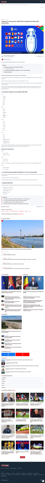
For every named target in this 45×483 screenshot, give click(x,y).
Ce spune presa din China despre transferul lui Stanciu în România (15, 200)
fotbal (3, 211)
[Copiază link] (37, 56)
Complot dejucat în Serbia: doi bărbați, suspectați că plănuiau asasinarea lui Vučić (11, 292)
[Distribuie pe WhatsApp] (41, 56)
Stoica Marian (13, 434)
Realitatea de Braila (23, 474)
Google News (20, 213)
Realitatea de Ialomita (3, 476)
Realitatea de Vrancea (30, 473)
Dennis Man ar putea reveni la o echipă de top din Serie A (14, 202)
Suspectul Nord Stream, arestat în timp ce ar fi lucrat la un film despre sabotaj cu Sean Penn (13, 310)
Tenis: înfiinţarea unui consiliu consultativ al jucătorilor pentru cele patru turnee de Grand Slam (22, 436)
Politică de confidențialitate (13, 468)
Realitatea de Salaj (18, 473)
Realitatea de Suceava (4, 474)
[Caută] (41, 2)
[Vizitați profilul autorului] (2, 56)
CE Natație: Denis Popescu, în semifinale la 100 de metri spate (15, 368)
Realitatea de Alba (35, 474)
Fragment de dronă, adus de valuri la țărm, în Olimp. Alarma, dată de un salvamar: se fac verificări (19, 259)
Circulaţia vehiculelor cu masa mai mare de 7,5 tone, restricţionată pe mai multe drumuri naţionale (13, 306)
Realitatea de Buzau (29, 474)
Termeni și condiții (6, 468)
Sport (8, 4)
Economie (4, 267)
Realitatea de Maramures (17, 474)
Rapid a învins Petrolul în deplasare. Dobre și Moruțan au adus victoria (16, 203)
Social (2, 251)
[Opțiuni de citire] (43, 481)
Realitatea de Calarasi (10, 474)
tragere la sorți (21, 211)
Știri (5, 4)
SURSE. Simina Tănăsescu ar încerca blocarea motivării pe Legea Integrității (31, 297)
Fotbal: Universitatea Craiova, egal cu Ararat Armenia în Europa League (37, 436)
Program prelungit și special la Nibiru (9, 254)
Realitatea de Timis (41, 474)
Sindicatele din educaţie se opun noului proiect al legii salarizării (12, 302)
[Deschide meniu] (43, 2)
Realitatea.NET (3, 473)
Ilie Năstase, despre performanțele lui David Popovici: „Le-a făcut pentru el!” (17, 198)
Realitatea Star (13, 473)
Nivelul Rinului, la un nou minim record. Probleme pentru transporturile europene (16, 249)
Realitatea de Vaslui (36, 473)
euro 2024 (7, 211)
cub (30, 211)
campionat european (13, 211)
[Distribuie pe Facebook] (39, 56)
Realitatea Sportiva (8, 473)
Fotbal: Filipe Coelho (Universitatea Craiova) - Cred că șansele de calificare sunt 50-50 (8, 436)
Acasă (3, 4)
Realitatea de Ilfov (24, 473)
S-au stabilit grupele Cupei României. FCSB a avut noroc (21, 420)
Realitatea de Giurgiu (11, 55)
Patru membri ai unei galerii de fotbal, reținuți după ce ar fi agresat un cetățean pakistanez (36, 452)
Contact (2, 468)
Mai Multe (22, 457)
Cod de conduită (19, 468)
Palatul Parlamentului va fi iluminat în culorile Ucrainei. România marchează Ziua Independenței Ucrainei (13, 298)
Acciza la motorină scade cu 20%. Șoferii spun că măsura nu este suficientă (16, 268)
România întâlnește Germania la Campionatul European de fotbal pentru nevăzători (7, 452)
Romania (26, 211)
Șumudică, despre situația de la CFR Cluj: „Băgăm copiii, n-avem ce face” (36, 420)
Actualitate (5, 258)
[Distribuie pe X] (43, 56)
